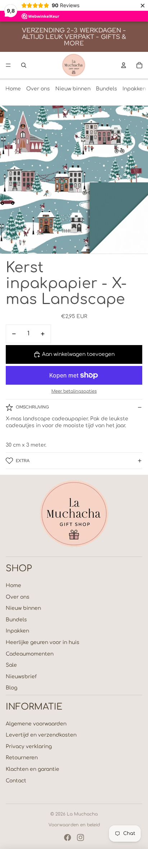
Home (13, 88)
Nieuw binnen (73, 88)
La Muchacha (82, 814)
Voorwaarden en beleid (74, 824)
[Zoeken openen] (24, 65)
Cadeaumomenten (30, 654)
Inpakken (134, 88)
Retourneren (22, 757)
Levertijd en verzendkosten (41, 735)
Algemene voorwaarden (36, 724)
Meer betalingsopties (74, 391)
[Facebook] (67, 837)
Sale (11, 665)
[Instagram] (80, 837)
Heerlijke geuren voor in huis (42, 642)
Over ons (38, 88)
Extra (22, 461)
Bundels (106, 88)
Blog (11, 688)
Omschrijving (32, 407)
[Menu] (8, 65)
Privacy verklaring (29, 746)
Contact (16, 780)
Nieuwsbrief (21, 676)
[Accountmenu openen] (123, 65)
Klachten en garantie (32, 769)
